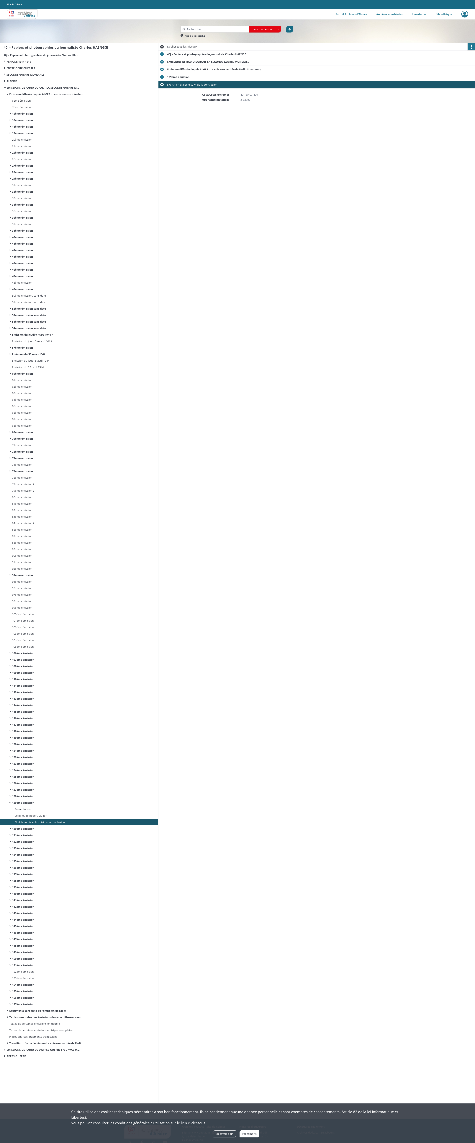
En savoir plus (224, 1134)
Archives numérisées (389, 14)
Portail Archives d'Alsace (351, 14)
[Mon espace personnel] (465, 14)
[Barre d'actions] (471, 46)
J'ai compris (249, 1134)
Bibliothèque (444, 14)
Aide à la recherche (195, 35)
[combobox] (265, 29)
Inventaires (419, 14)
